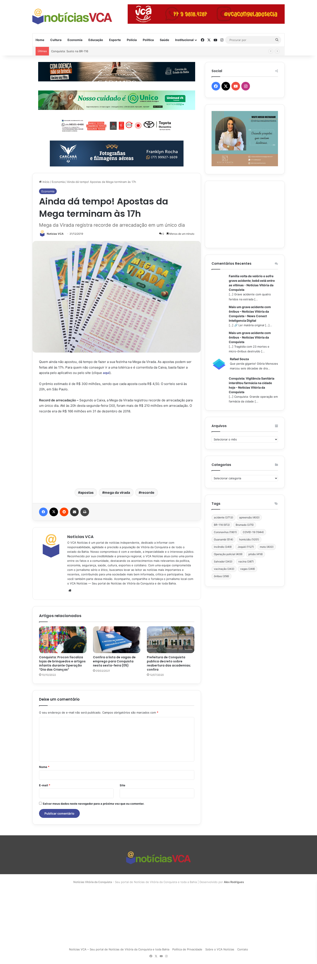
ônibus (221, 576)
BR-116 (222, 524)
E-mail (44, 785)
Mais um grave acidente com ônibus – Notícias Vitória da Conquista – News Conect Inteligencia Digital (250, 313)
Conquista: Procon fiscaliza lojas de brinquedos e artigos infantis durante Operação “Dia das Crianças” (62, 663)
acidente (223, 517)
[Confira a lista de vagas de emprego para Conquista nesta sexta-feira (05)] (116, 639)
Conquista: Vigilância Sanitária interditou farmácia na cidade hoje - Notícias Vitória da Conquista (251, 385)
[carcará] (117, 153)
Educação (95, 40)
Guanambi (223, 539)
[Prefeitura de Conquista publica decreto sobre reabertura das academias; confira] (170, 639)
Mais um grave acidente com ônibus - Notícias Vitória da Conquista (250, 337)
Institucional (184, 40)
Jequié (246, 546)
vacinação (224, 568)
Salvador (223, 561)
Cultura (55, 40)
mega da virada (117, 492)
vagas (247, 568)
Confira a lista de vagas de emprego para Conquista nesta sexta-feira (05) (114, 661)
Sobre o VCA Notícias (219, 949)
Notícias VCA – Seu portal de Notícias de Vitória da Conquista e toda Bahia (119, 949)
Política (148, 40)
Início (45, 182)
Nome (44, 767)
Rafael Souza (239, 359)
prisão (255, 554)
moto (266, 546)
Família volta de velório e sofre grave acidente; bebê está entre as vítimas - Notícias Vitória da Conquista (252, 282)
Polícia (132, 40)
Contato (242, 949)
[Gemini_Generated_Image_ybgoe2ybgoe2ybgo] (116, 99)
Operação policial (228, 554)
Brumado (245, 524)
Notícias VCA (55, 233)
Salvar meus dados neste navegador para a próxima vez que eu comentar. (93, 803)
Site (122, 785)
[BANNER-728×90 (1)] (116, 125)
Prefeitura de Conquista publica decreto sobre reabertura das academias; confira (169, 663)
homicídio (249, 539)
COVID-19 (253, 532)
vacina (246, 561)
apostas (87, 492)
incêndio (223, 546)
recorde (147, 492)
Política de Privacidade (187, 949)
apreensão (249, 517)
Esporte (115, 40)
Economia (74, 40)
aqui (106, 373)
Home (40, 40)
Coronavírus (225, 532)
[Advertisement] (116, 450)
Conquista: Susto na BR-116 (69, 51)
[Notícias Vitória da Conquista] (72, 16)
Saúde (164, 40)
